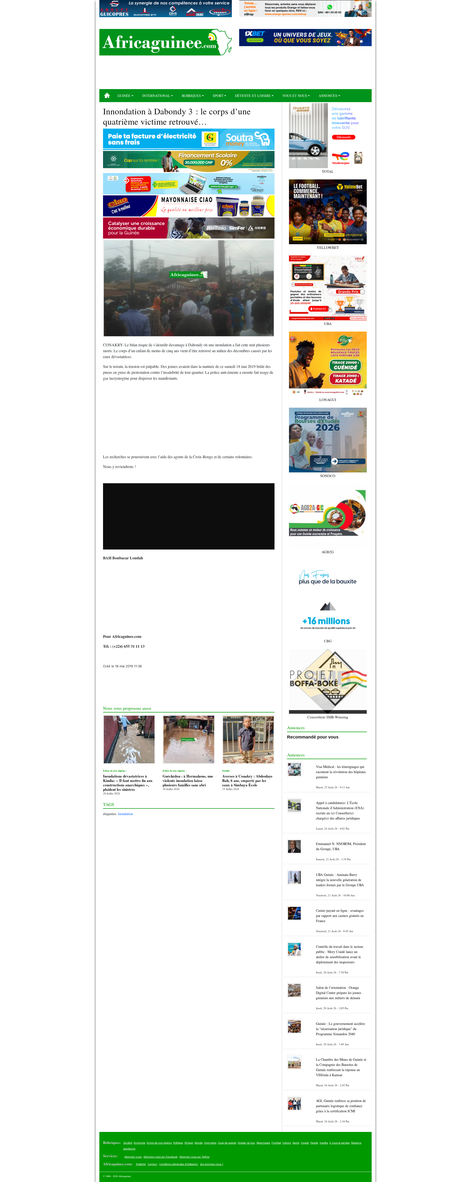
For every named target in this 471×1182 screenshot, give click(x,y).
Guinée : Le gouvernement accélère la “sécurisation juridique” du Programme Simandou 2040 (340, 1028)
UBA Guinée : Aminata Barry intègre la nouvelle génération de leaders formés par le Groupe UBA (340, 879)
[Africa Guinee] (165, 42)
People (314, 1142)
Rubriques (191, 95)
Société (127, 1142)
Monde (199, 1142)
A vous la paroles (339, 1142)
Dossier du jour (246, 1142)
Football (276, 1142)
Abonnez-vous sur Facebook (160, 1156)
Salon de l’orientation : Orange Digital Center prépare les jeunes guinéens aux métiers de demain (338, 992)
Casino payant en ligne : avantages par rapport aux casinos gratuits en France (340, 915)
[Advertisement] (235, 74)
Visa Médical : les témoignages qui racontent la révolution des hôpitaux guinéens (341, 771)
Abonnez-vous (133, 1156)
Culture (286, 1142)
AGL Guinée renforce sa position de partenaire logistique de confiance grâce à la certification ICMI (341, 1105)
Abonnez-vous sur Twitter (194, 1156)
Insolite (324, 1142)
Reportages (263, 1142)
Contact (152, 1164)
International (156, 95)
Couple (305, 1142)
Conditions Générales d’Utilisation (178, 1164)
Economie (139, 1142)
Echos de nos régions (159, 1142)
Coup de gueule (227, 1142)
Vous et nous (294, 95)
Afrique (188, 1142)
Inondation (125, 813)
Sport (218, 95)
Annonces (328, 95)
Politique (178, 1142)
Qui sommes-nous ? (211, 1164)
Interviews (210, 1142)
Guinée (124, 95)
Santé (295, 1142)
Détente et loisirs (253, 95)
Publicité (141, 1164)
